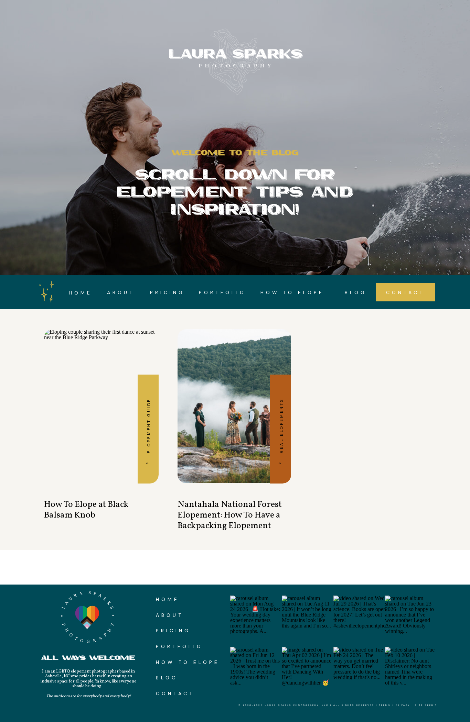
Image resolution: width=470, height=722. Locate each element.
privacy (403, 705)
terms (385, 705)
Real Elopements (281, 425)
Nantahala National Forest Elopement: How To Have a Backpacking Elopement (230, 515)
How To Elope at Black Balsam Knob (86, 509)
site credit (426, 705)
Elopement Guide (148, 425)
